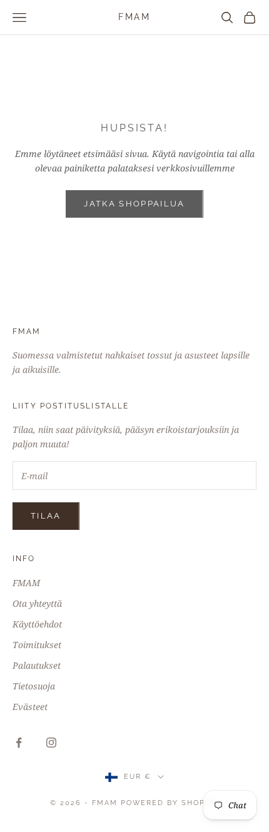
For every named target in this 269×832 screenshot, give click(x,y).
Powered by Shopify (170, 803)
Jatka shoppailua (134, 203)
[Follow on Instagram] (51, 742)
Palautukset (37, 665)
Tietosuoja (34, 686)
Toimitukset (37, 645)
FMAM (26, 583)
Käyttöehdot (37, 624)
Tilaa (46, 515)
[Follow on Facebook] (19, 742)
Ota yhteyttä (37, 603)
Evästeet (30, 707)
